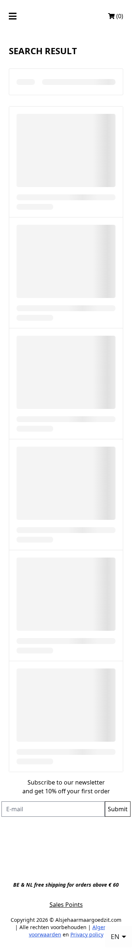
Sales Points (66, 905)
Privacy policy (86, 934)
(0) (119, 16)
